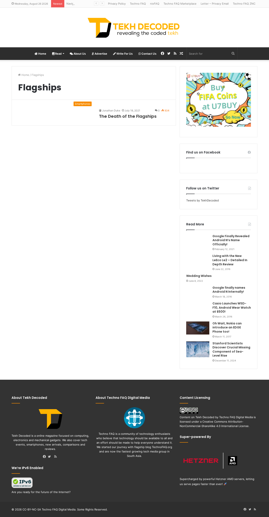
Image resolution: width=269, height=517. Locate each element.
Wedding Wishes (199, 276)
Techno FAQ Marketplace (180, 3)
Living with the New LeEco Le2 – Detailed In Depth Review (229, 260)
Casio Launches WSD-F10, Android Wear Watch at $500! (231, 307)
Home (42, 53)
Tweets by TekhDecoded (202, 200)
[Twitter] (50, 456)
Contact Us (148, 53)
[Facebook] (45, 456)
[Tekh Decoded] (134, 27)
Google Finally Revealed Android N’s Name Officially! (230, 240)
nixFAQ (154, 3)
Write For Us (124, 53)
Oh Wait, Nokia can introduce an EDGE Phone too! (227, 327)
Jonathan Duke (111, 110)
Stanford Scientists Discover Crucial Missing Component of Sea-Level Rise (231, 349)
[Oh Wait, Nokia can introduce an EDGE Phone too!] (197, 328)
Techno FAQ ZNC (244, 3)
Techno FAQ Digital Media (236, 417)
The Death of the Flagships (128, 116)
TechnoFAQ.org (162, 447)
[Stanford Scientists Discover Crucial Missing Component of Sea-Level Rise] (197, 349)
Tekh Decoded (204, 417)
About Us (79, 53)
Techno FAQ (138, 3)
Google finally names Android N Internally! (228, 290)
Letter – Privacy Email (215, 3)
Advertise (100, 53)
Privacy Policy (117, 3)
